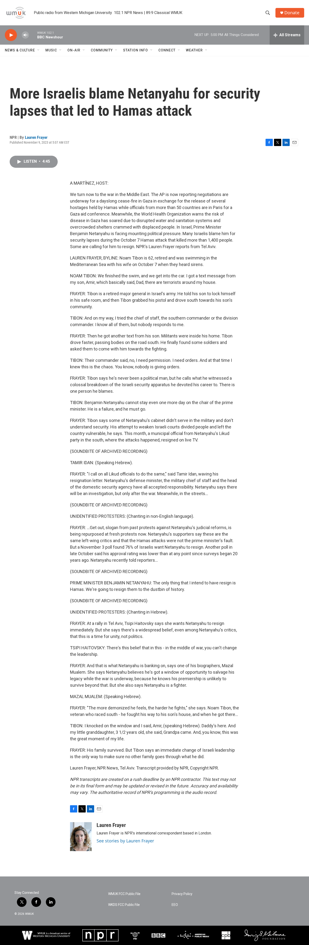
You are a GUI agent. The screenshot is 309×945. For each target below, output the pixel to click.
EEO (175, 905)
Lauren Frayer (36, 137)
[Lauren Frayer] (81, 836)
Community (102, 50)
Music (51, 50)
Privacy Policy (182, 894)
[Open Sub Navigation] (39, 50)
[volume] (25, 35)
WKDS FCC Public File (124, 905)
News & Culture (20, 50)
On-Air (73, 50)
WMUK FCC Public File (124, 894)
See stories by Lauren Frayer (125, 841)
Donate (291, 12)
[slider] (33, 34)
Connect (167, 50)
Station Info (135, 50)
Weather (194, 50)
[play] (11, 35)
